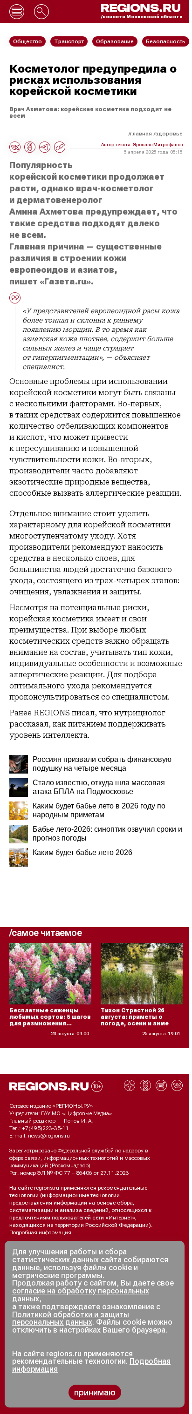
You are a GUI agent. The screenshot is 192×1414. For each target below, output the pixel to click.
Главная (141, 133)
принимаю (95, 1392)
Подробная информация (40, 1232)
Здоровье (169, 133)
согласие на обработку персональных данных (80, 1294)
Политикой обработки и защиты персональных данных (70, 1318)
